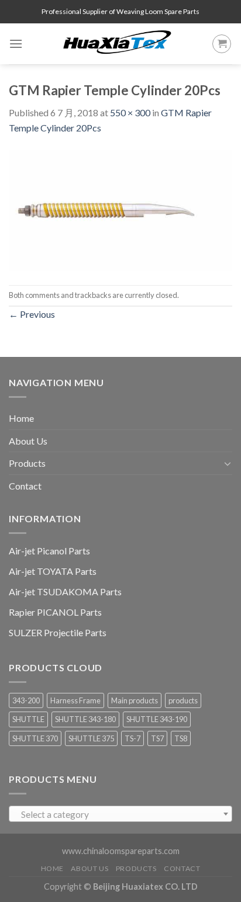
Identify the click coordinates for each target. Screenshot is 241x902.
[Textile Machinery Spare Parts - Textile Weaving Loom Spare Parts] (117, 43)
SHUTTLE (28, 719)
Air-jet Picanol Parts (49, 550)
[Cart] (221, 43)
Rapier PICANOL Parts (55, 611)
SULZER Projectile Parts (57, 632)
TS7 (157, 738)
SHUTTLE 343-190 (156, 719)
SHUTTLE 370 (35, 738)
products (183, 700)
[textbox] (120, 814)
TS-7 (132, 738)
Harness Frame (75, 700)
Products (27, 463)
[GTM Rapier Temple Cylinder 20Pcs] (120, 208)
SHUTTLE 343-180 (85, 719)
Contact (25, 485)
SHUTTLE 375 (91, 738)
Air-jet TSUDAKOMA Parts (65, 591)
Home (21, 418)
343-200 (26, 700)
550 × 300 (130, 112)
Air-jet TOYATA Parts (53, 571)
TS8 (180, 738)
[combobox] (120, 814)
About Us (28, 440)
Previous (32, 314)
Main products (134, 700)
